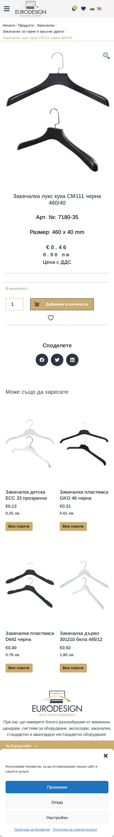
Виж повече (19, 526)
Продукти (26, 25)
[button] (105, 755)
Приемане (57, 787)
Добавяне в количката (67, 304)
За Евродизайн (18, 746)
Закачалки (46, 25)
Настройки (57, 817)
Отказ (57, 802)
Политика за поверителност (75, 829)
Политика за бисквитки (32, 829)
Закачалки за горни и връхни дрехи (33, 31)
